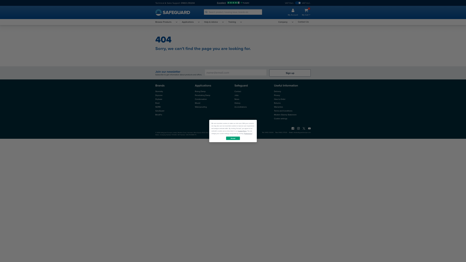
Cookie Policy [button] (242, 131)
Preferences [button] (248, 133)
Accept (233, 138)
